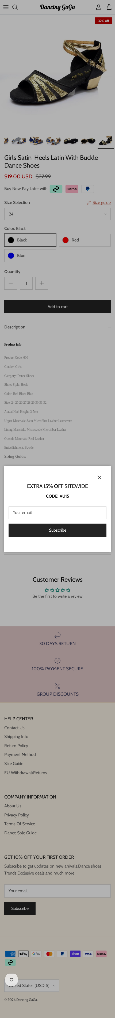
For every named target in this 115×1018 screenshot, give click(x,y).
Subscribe (57, 530)
